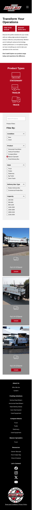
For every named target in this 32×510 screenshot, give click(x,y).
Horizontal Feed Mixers (16, 403)
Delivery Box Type (13, 184)
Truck (16, 423)
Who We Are (16, 387)
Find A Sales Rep (16, 455)
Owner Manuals (16, 451)
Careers (16, 391)
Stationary (16, 429)
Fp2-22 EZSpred (16, 267)
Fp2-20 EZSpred (16, 366)
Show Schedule (16, 458)
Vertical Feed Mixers (16, 400)
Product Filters (11, 123)
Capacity (10, 196)
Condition (10, 134)
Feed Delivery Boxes (16, 407)
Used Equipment (16, 413)
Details (16, 271)
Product (10, 146)
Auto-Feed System (16, 410)
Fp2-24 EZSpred (16, 316)
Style (9, 165)
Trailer (16, 426)
